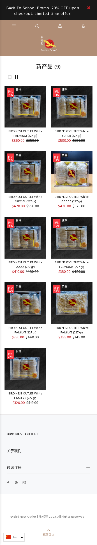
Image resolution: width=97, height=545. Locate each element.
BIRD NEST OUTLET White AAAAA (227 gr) (72, 199)
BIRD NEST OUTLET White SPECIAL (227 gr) (25, 199)
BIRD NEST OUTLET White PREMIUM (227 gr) (25, 134)
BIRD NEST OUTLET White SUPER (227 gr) (72, 134)
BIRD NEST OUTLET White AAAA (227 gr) (25, 265)
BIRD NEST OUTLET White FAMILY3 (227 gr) (72, 330)
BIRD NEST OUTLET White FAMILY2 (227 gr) (25, 396)
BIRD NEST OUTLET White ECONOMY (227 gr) (72, 265)
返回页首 (48, 535)
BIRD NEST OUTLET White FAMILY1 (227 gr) (25, 330)
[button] (14, 537)
